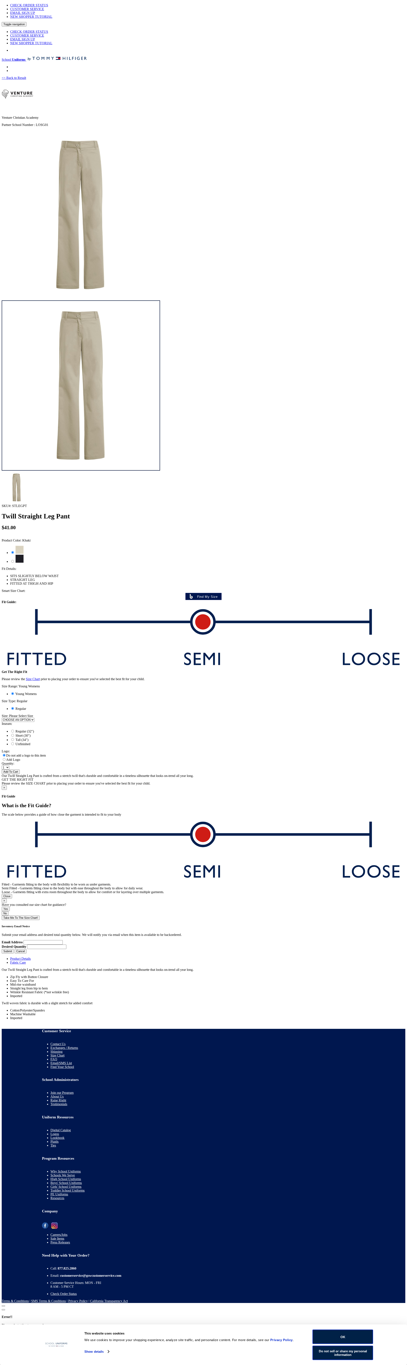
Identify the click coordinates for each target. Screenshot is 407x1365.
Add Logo (13, 759)
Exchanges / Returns (64, 1048)
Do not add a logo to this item (26, 755)
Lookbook (57, 1138)
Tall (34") (21, 740)
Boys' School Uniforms (66, 1183)
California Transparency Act (109, 1301)
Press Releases (60, 1242)
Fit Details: (9, 569)
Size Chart (33, 679)
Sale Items (57, 1238)
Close (6, 896)
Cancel (20, 951)
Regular (20, 708)
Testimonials (58, 1104)
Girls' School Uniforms (65, 1186)
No (5, 913)
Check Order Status (63, 1294)
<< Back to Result (14, 78)
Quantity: (8, 763)
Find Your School (62, 1067)
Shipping (56, 1051)
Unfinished (22, 744)
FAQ (53, 1059)
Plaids (54, 1141)
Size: (5, 716)
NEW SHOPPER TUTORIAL (31, 16)
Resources (57, 1198)
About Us (57, 1096)
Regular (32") (24, 731)
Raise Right (58, 1100)
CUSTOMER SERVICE (27, 9)
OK (342, 1337)
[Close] (3, 1306)
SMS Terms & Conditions (48, 1301)
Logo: (6, 751)
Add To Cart (10, 771)
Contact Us (58, 1044)
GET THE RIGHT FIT (17, 779)
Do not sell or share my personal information (343, 1352)
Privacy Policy (78, 1301)
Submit (7, 951)
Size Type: (14, 701)
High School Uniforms (65, 1179)
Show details (94, 1351)
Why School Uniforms (65, 1171)
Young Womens (26, 694)
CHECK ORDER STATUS (29, 5)
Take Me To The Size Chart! (20, 917)
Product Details (20, 958)
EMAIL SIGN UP (22, 13)
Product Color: (16, 540)
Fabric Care (18, 962)
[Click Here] (81, 469)
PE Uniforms (59, 1194)
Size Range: (21, 686)
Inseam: (7, 723)
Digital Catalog (60, 1130)
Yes (5, 908)
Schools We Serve (62, 1175)
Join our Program (62, 1092)
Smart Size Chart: (13, 591)
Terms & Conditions (15, 1301)
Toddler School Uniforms (67, 1190)
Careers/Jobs (58, 1235)
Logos (54, 1134)
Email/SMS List (61, 1063)
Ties (53, 1145)
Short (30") (23, 735)
